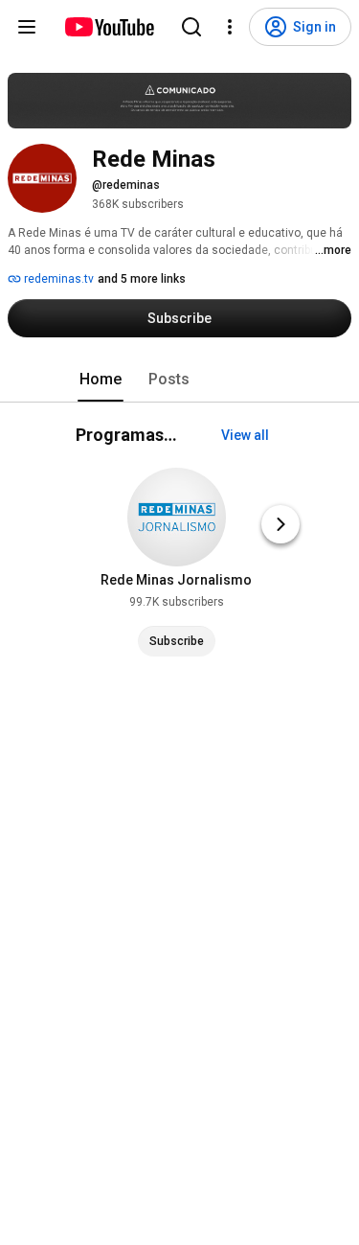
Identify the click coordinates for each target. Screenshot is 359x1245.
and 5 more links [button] (142, 279)
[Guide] (26, 26)
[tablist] (180, 380)
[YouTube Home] (109, 27)
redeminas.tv (57, 279)
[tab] (100, 380)
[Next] (280, 524)
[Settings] (229, 26)
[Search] (191, 26)
